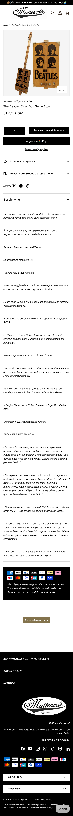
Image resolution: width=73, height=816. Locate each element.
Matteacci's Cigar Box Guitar (17, 101)
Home (5, 25)
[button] (67, 13)
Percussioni (8, 808)
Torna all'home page (37, 620)
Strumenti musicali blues (13, 805)
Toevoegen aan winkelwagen (49, 130)
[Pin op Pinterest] (27, 185)
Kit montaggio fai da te (37, 805)
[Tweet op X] (14, 185)
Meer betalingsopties (36, 149)
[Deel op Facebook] (20, 185)
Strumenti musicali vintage (42, 808)
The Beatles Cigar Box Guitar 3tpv (25, 25)
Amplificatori (22, 808)
